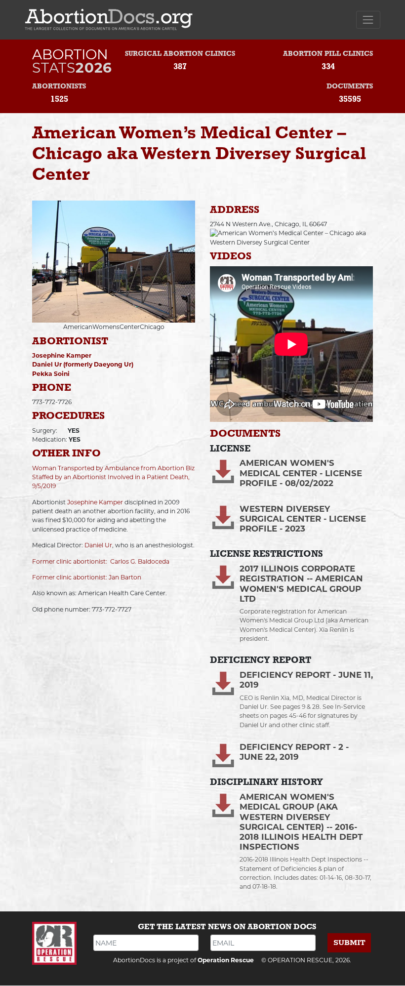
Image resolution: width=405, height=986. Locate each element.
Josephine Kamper (61, 355)
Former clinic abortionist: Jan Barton (86, 577)
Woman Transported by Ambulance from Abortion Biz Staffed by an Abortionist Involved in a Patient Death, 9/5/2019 (113, 477)
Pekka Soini (51, 373)
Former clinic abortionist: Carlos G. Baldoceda (100, 561)
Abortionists (59, 86)
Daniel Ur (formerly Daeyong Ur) (82, 364)
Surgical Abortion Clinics (180, 54)
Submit (349, 943)
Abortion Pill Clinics (328, 54)
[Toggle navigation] (368, 19)
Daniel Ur (98, 545)
